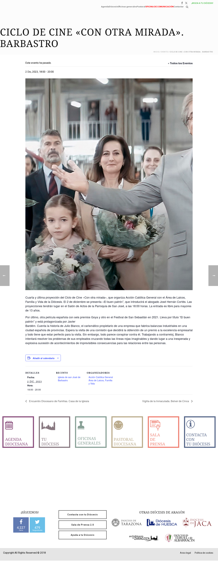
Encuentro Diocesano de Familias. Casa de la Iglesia (58, 401)
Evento (164, 52)
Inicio (156, 52)
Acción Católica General (101, 377)
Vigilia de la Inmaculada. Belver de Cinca (166, 401)
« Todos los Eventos (180, 63)
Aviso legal (185, 553)
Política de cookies (204, 553)
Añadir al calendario (44, 358)
